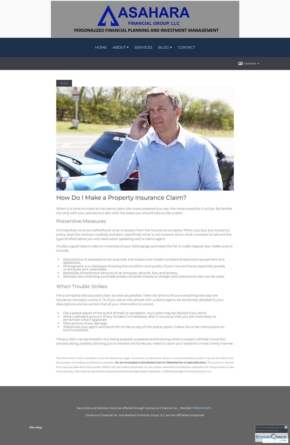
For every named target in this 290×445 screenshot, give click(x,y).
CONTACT (186, 47)
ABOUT (119, 47)
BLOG (163, 47)
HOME (101, 47)
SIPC (208, 408)
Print (64, 83)
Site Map (35, 427)
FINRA (197, 408)
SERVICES (143, 47)
